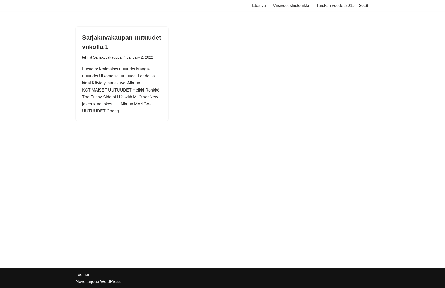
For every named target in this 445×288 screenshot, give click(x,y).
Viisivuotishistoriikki (291, 5)
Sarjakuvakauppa (107, 57)
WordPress (110, 281)
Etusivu (259, 5)
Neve (80, 281)
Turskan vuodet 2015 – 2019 (342, 5)
